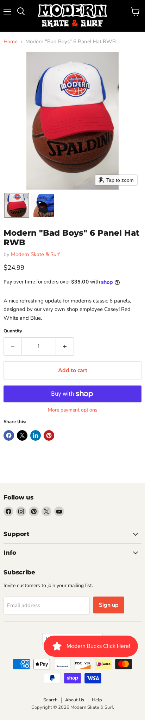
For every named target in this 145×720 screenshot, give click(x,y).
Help (97, 700)
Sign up (109, 605)
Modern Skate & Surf (35, 254)
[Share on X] (22, 435)
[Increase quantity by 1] (65, 346)
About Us (74, 700)
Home (11, 42)
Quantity (13, 331)
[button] (17, 205)
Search (50, 700)
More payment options (72, 410)
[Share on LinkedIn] (35, 435)
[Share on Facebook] (9, 435)
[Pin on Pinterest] (49, 435)
